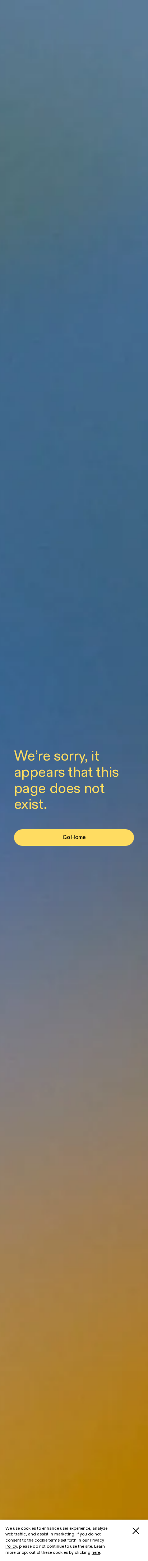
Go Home (74, 837)
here (96, 1552)
